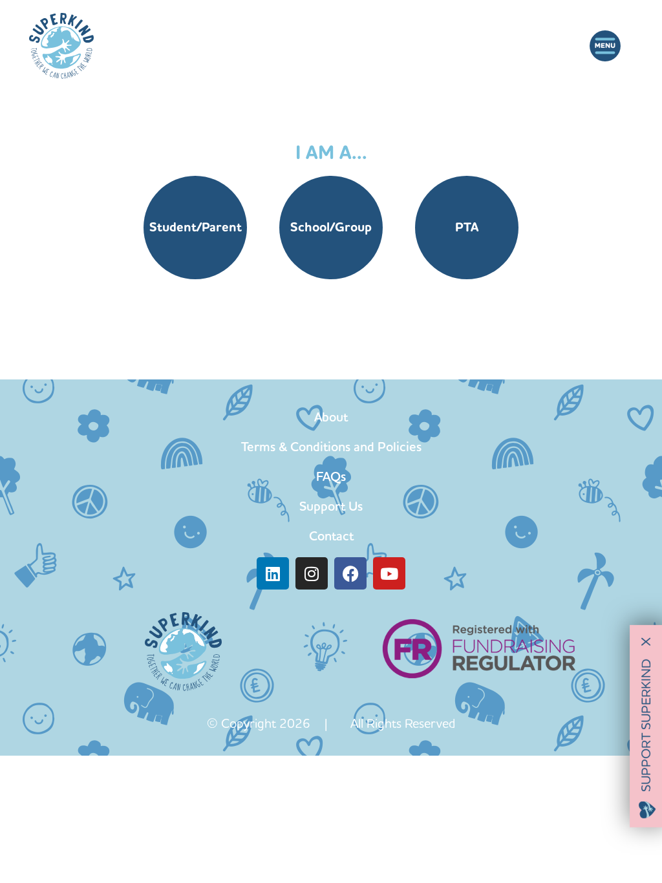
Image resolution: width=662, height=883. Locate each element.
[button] (605, 46)
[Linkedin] (273, 573)
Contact (331, 535)
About (331, 417)
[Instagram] (311, 573)
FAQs (331, 476)
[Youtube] (389, 573)
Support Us (331, 506)
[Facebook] (350, 573)
